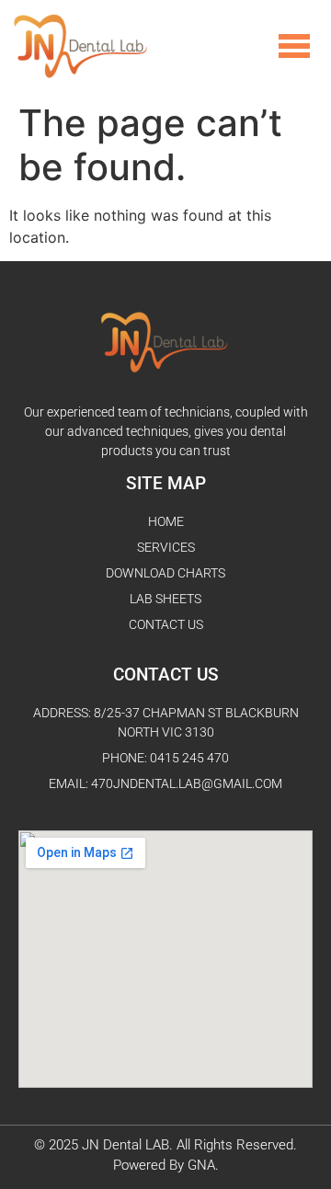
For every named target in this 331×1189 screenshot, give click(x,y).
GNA (201, 1165)
